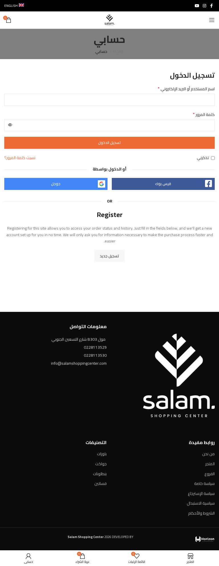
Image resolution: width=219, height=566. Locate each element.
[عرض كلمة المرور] (10, 125)
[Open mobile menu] (212, 20)
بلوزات (102, 453)
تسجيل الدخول (109, 142)
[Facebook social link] (211, 6)
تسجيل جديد (109, 255)
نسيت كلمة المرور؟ (19, 157)
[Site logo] (109, 19)
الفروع (209, 473)
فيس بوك (163, 183)
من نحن (208, 453)
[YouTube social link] (197, 6)
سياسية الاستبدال (201, 503)
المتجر (210, 463)
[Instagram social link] (204, 6)
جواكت (101, 463)
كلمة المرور (204, 114)
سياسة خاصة (204, 483)
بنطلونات (100, 473)
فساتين (100, 483)
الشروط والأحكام (201, 513)
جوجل (55, 183)
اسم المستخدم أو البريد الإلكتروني (186, 89)
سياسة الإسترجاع (201, 493)
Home (118, 51)
